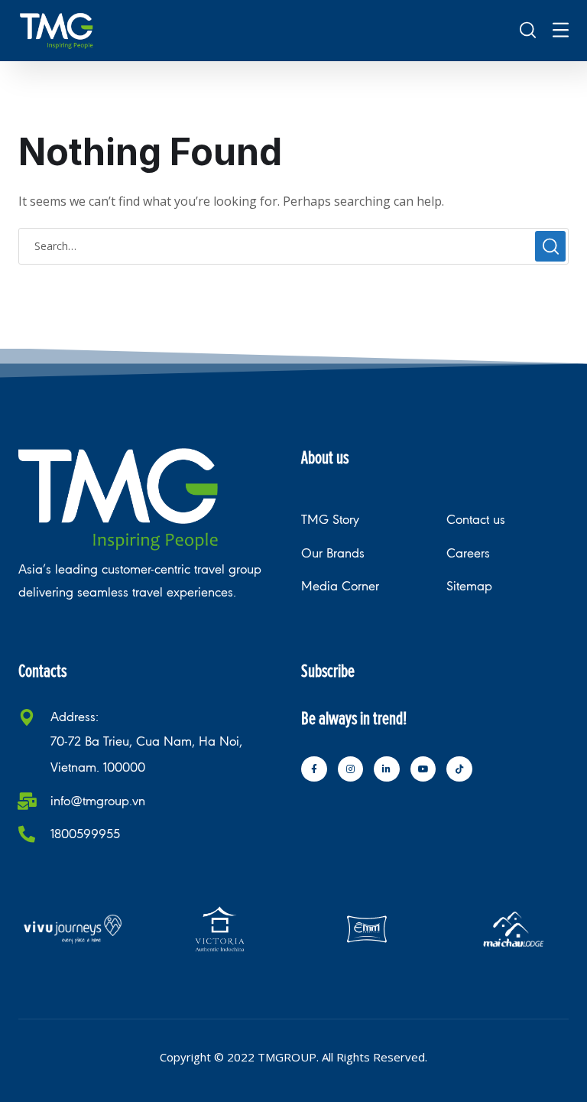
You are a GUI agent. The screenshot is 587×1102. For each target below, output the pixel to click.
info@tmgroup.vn (97, 801)
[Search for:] (293, 245)
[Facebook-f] (314, 769)
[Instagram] (351, 769)
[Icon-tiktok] (459, 769)
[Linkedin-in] (387, 769)
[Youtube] (423, 769)
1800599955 (85, 834)
